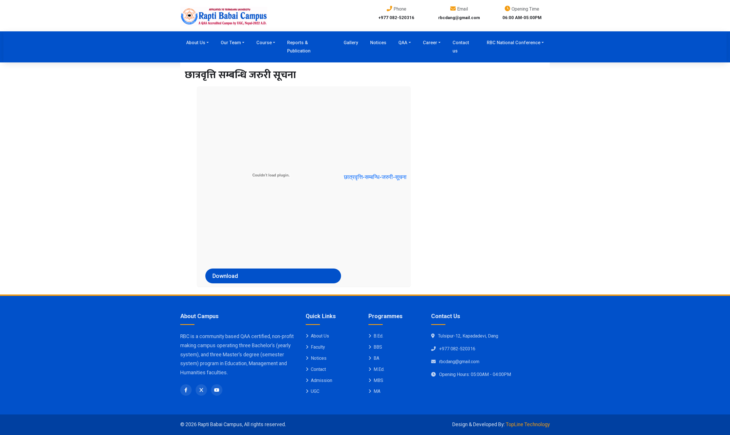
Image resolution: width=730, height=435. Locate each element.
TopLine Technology (528, 424)
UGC (315, 391)
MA (377, 391)
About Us (195, 42)
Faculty (318, 347)
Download (225, 276)
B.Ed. (378, 336)
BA (376, 358)
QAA (402, 42)
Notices (378, 42)
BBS (378, 347)
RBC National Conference (513, 42)
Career (430, 42)
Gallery (351, 42)
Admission (321, 380)
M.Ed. (379, 369)
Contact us (461, 47)
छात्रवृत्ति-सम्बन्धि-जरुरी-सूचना (375, 177)
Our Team (231, 42)
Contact (318, 369)
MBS (378, 380)
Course (264, 42)
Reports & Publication (299, 47)
